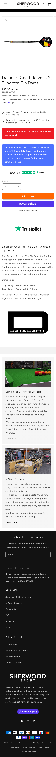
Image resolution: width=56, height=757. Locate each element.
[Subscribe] (47, 555)
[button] (5, 5)
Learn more (11, 438)
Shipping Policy (12, 656)
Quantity (5, 181)
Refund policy (47, 743)
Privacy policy (14, 747)
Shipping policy (44, 747)
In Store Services (13, 603)
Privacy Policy (11, 644)
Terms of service (28, 747)
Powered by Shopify (31, 743)
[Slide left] (22, 72)
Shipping (16, 95)
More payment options (28, 210)
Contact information (29, 751)
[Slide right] (34, 72)
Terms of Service (13, 662)
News (8, 627)
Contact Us (10, 609)
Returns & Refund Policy (17, 650)
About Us (9, 621)
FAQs (7, 615)
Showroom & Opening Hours (18, 597)
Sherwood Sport (17, 743)
